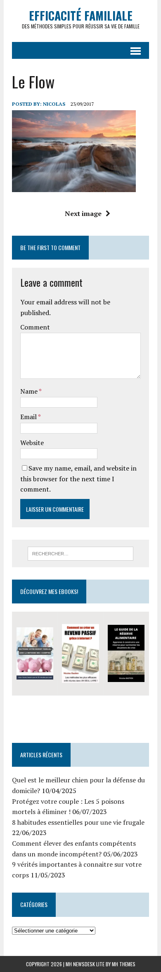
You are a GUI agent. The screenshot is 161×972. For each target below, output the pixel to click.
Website (32, 442)
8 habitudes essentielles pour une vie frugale (78, 822)
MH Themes (123, 963)
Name (29, 391)
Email (29, 416)
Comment (35, 327)
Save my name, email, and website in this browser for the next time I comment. (78, 479)
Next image (83, 213)
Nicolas (54, 104)
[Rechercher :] (81, 552)
